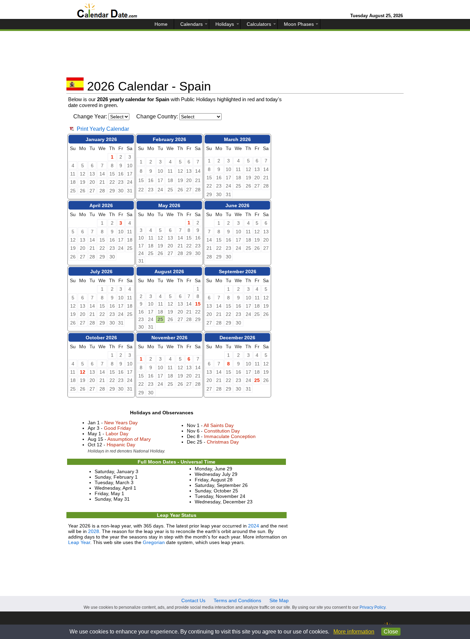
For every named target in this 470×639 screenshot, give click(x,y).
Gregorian (154, 542)
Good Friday (117, 428)
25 (160, 319)
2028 (93, 531)
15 (198, 304)
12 (82, 372)
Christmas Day (223, 442)
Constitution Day (222, 431)
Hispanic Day (121, 444)
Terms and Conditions (237, 600)
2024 (253, 526)
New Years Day (121, 422)
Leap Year (79, 542)
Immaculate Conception (230, 436)
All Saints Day (219, 425)
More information (353, 632)
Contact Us (193, 600)
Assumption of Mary (129, 439)
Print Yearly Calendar (103, 129)
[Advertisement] (235, 56)
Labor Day (117, 433)
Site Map (279, 600)
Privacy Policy (372, 607)
